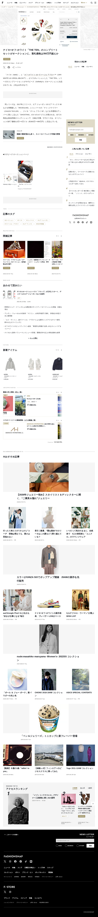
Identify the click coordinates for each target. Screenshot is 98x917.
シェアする (18, 67)
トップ (3, 7)
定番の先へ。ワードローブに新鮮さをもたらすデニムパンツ (82, 173)
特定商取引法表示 (44, 902)
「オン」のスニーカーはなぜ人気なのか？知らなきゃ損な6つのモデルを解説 (82, 162)
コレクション (75, 2)
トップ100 (57, 2)
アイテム (15, 898)
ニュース (9, 2)
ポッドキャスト (40, 872)
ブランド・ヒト (39, 2)
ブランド (7, 898)
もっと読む (34, 338)
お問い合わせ (59, 876)
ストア (31, 2)
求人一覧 (18, 392)
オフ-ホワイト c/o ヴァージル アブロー (39, 75)
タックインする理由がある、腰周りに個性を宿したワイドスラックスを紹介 (82, 204)
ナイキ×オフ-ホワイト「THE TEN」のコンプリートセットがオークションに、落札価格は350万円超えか (56, 7)
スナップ (65, 2)
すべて (70, 66)
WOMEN (81, 135)
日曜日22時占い (29, 867)
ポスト (17, 872)
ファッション (20, 7)
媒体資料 (23, 876)
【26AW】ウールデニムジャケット (59, 377)
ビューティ (23, 2)
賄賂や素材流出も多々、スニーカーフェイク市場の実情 (38, 134)
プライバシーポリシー (47, 876)
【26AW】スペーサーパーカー (10, 377)
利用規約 (37, 876)
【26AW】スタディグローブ (34, 377)
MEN (71, 135)
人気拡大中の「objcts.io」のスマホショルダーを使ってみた (81, 182)
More (83, 3)
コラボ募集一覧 (29, 420)
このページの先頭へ (13, 834)
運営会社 (30, 876)
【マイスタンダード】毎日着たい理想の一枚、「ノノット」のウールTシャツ (82, 193)
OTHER (91, 135)
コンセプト (38, 898)
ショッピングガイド (9, 902)
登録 (80, 140)
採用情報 (16, 876)
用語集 (50, 872)
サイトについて (8, 876)
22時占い (49, 2)
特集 (16, 2)
